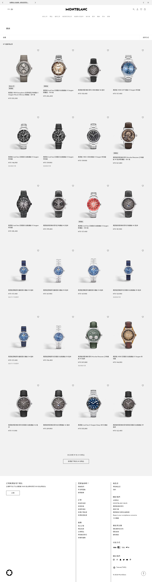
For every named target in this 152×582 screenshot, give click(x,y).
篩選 (4, 37)
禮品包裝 (81, 529)
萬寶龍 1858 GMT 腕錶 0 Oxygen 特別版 (126, 90)
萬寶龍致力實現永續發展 (121, 512)
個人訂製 (81, 526)
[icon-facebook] (117, 560)
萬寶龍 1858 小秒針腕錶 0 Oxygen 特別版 (92, 157)
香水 (103, 16)
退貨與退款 (82, 509)
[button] (137, 9)
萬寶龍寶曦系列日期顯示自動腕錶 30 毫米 (127, 290)
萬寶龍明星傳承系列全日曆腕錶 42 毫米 (56, 425)
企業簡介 (116, 500)
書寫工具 (57, 16)
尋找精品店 (117, 486)
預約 (114, 489)
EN (9, 9)
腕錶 (98, 16)
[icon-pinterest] (130, 560)
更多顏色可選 (12, 166)
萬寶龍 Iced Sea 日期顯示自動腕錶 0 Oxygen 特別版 (23, 158)
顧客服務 (81, 492)
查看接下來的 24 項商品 (76, 461)
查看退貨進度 (82, 515)
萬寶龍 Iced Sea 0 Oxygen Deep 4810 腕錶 (92, 425)
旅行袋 (88, 16)
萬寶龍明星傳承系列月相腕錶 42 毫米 (125, 225)
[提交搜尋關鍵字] (133, 9)
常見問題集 (82, 489)
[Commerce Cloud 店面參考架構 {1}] (76, 9)
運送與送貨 (82, 503)
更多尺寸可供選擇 (13, 297)
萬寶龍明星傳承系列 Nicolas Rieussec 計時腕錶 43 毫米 (93, 357)
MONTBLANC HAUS (120, 503)
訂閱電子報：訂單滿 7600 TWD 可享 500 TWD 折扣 (74, 2)
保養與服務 (82, 537)
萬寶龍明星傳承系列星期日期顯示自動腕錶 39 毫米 (128, 426)
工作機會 (116, 518)
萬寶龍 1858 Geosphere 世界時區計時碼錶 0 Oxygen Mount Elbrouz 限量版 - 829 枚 (23, 94)
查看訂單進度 (82, 512)
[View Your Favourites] (141, 10)
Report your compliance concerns (125, 515)
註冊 (12, 493)
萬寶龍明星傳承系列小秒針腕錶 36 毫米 (91, 90)
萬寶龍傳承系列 (118, 506)
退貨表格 (81, 506)
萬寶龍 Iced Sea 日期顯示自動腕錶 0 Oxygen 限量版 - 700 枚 (58, 91)
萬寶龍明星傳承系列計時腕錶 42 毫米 (55, 225)
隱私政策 (116, 531)
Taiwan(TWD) (121, 567)
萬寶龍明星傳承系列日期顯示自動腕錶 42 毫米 (23, 426)
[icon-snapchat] (120, 560)
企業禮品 (81, 531)
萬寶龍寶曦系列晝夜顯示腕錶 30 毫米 (20, 290)
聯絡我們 (81, 486)
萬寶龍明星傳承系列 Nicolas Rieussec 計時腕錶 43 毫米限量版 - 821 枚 (128, 158)
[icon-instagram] (114, 560)
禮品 (51, 16)
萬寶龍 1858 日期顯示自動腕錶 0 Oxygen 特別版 (128, 357)
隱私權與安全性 (118, 529)
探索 (108, 16)
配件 (93, 16)
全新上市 (44, 16)
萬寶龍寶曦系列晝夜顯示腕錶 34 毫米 (90, 290)
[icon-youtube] (127, 560)
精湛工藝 (116, 509)
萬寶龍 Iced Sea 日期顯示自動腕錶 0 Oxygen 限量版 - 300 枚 (93, 227)
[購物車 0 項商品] (145, 10)
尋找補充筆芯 (82, 534)
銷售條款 (116, 534)
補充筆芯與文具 (67, 16)
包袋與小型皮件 (79, 16)
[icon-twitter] (124, 560)
